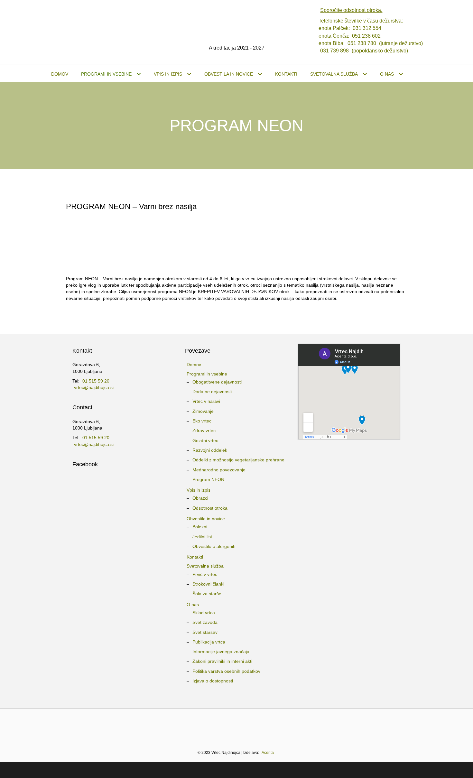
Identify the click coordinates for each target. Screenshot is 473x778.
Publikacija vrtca (208, 641)
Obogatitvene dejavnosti (217, 381)
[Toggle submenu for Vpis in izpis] (189, 74)
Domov (194, 364)
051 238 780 (362, 43)
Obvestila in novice (206, 518)
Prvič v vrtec (204, 574)
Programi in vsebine (207, 373)
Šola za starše (206, 593)
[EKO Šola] (210, 726)
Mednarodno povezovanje (219, 469)
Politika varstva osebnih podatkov (226, 671)
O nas (193, 604)
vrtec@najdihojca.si (94, 387)
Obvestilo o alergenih (214, 546)
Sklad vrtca (203, 612)
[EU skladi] (363, 726)
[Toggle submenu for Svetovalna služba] (364, 74)
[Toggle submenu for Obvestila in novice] (259, 74)
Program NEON (208, 479)
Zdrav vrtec (204, 430)
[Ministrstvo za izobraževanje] (113, 726)
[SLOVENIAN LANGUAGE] (419, 74)
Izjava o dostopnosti (212, 680)
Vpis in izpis (198, 490)
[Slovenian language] (236, 691)
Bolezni (199, 526)
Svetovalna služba (205, 566)
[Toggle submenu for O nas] (400, 74)
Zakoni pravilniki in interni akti (222, 661)
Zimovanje (203, 411)
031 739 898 (334, 50)
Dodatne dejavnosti (212, 391)
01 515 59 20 (95, 381)
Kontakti (195, 557)
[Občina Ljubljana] (177, 726)
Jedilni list (202, 536)
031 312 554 (367, 28)
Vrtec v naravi (206, 401)
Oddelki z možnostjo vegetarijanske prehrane (238, 459)
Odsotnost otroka (209, 508)
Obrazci (200, 498)
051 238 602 (366, 36)
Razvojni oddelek (209, 450)
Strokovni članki (208, 584)
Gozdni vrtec (205, 440)
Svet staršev (205, 632)
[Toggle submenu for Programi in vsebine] (138, 74)
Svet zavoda (205, 622)
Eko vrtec (201, 420)
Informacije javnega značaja (220, 651)
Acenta (268, 752)
